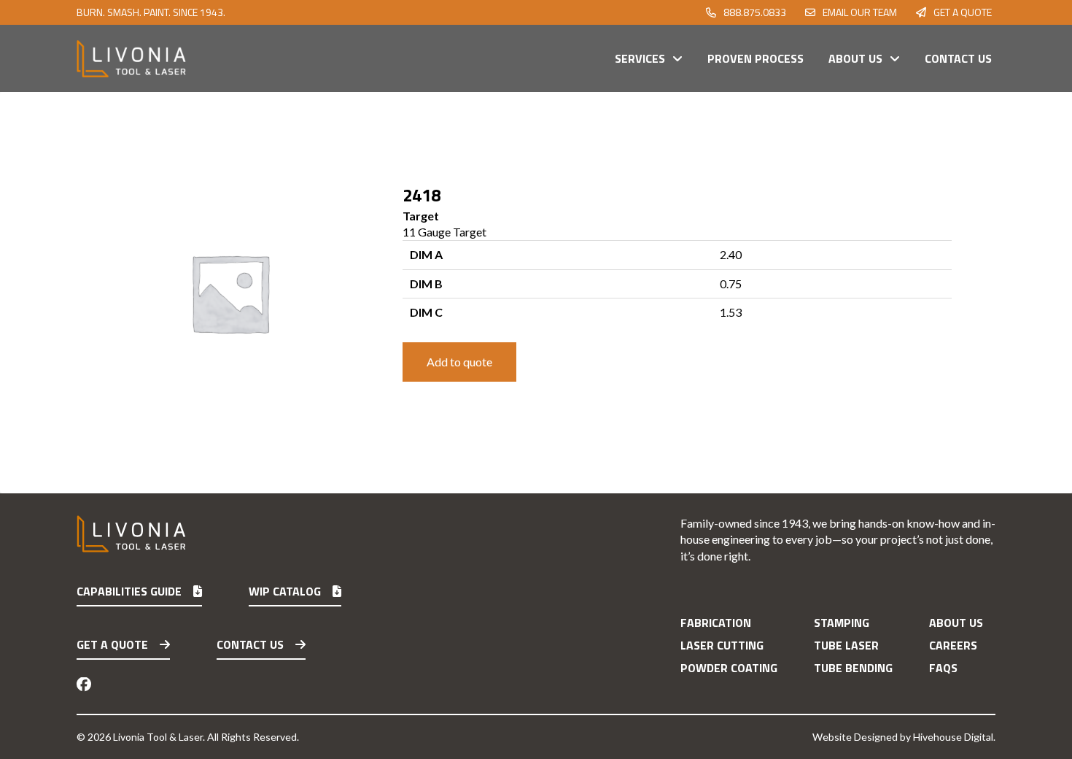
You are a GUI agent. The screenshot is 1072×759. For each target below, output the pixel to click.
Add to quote (459, 362)
